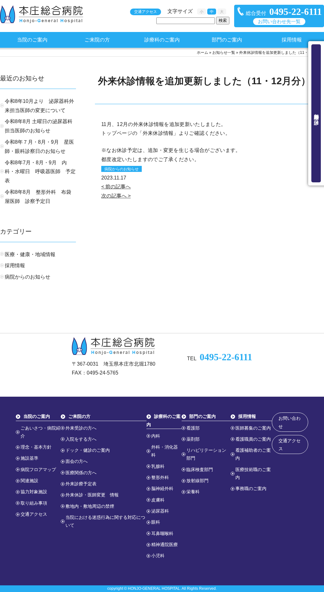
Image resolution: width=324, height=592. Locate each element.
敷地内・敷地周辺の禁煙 (89, 506)
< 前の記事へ (116, 186)
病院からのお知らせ (121, 169)
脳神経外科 (162, 488)
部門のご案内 (227, 39)
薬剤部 (193, 439)
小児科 (158, 555)
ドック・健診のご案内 (87, 450)
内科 (155, 435)
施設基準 (29, 458)
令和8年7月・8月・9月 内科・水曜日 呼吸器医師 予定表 (40, 172)
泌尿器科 (160, 510)
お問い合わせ (289, 422)
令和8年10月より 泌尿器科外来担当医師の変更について (39, 105)
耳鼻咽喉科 (162, 533)
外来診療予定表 (81, 483)
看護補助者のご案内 (253, 454)
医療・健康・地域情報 (30, 254)
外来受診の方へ (81, 428)
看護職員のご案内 (253, 439)
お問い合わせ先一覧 (279, 21)
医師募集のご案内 (253, 428)
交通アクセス (145, 11)
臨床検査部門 (199, 469)
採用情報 (292, 39)
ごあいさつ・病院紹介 (40, 431)
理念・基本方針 (36, 447)
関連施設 (29, 480)
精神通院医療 (164, 544)
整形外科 (160, 477)
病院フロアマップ (38, 469)
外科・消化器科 (164, 450)
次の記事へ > (116, 195)
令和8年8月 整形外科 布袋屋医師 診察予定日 (38, 196)
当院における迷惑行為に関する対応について (105, 521)
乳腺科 (158, 466)
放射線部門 (197, 480)
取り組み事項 (34, 503)
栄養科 (193, 491)
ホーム (202, 52)
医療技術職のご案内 (253, 473)
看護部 (193, 428)
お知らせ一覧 (223, 52)
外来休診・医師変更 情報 (92, 494)
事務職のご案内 (250, 488)
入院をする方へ (81, 439)
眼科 (155, 522)
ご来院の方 (97, 39)
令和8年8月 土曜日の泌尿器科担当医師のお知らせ (38, 126)
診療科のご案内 (162, 39)
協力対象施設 (34, 491)
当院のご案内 (32, 39)
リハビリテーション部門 (206, 454)
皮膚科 (158, 499)
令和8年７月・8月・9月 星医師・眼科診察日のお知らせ (39, 146)
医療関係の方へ (81, 472)
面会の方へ (76, 461)
